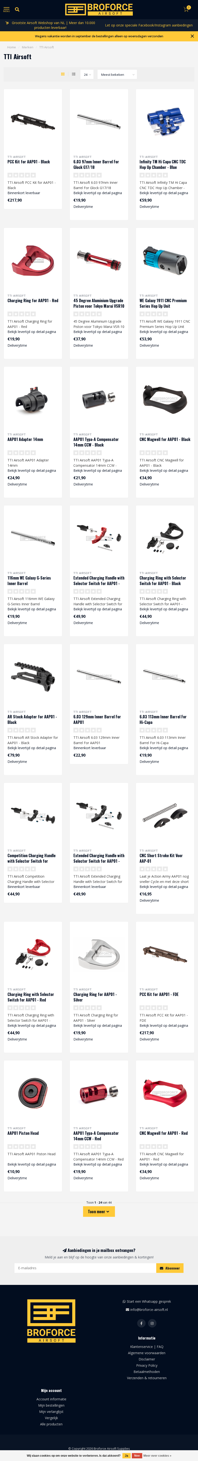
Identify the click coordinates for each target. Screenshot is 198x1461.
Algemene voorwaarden (146, 1353)
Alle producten (51, 1424)
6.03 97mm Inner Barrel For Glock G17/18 (96, 164)
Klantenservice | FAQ (146, 1346)
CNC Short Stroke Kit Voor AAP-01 (161, 858)
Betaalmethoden (147, 1371)
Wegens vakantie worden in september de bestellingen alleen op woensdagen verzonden (99, 36)
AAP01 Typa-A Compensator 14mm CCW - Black (96, 442)
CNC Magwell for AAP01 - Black (165, 439)
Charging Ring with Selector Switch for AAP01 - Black (163, 580)
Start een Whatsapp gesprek (149, 1301)
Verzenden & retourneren (147, 1378)
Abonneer (172, 1267)
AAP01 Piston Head (23, 1133)
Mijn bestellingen (51, 1405)
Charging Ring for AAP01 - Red (32, 300)
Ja (126, 1455)
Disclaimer (147, 1359)
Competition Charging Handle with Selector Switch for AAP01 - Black (31, 861)
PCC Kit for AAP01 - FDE (159, 994)
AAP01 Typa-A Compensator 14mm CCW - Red (96, 1136)
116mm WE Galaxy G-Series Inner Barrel (29, 580)
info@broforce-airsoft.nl (149, 1309)
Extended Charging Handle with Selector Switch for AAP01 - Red (98, 583)
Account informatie (51, 1399)
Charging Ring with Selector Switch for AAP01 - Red (30, 997)
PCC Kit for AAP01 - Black (28, 162)
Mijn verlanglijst (51, 1411)
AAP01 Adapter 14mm (25, 439)
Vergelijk (51, 1418)
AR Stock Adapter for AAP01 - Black (32, 719)
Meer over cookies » (157, 1455)
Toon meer (97, 1211)
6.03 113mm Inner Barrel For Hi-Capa (163, 719)
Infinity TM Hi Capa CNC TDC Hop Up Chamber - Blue (163, 164)
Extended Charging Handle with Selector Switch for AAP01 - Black (98, 861)
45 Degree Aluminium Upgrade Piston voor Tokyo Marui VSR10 (98, 303)
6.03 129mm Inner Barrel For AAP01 (97, 719)
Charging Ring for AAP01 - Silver (95, 997)
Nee (137, 1455)
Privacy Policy (146, 1365)
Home (11, 47)
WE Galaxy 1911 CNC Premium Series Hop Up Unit (163, 303)
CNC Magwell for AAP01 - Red (164, 1133)
